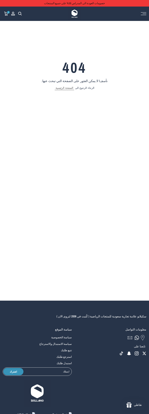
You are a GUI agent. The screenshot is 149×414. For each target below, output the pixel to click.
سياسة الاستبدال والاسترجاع (55, 344)
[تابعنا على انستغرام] (137, 353)
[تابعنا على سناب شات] (129, 353)
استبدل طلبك (64, 363)
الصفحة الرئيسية (64, 88)
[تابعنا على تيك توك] (121, 353)
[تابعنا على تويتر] (144, 353)
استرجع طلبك (64, 357)
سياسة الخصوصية (61, 337)
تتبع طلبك (66, 350)
